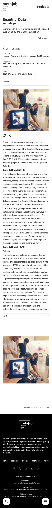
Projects (15, 461)
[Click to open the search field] (6, 501)
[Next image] (7, 316)
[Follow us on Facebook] (14, 468)
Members (36, 461)
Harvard (6, 81)
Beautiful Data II (29, 74)
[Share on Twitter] (4, 136)
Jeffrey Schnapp (11, 63)
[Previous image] (4, 316)
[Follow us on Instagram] (26, 468)
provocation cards (15, 229)
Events (25, 461)
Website (6, 251)
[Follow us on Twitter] (38, 468)
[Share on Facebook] (10, 136)
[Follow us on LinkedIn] (32, 468)
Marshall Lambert (28, 63)
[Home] (14, 7)
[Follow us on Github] (20, 468)
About (46, 461)
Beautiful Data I (10, 74)
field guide (11, 174)
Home (5, 461)
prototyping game (15, 208)
